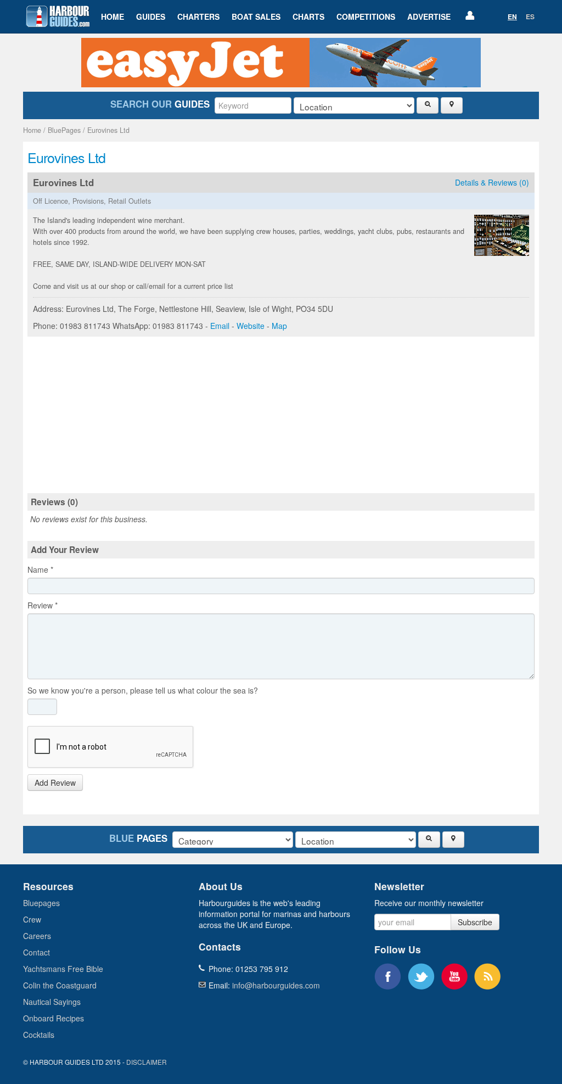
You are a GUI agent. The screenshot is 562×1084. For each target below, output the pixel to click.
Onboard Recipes (53, 1018)
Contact (36, 952)
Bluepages (41, 902)
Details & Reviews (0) (492, 182)
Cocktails (38, 1034)
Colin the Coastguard (60, 985)
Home (112, 16)
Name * (40, 569)
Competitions (365, 16)
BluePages (64, 130)
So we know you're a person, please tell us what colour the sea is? (142, 690)
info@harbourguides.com (276, 985)
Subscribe (475, 922)
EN (512, 16)
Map (279, 325)
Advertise (429, 16)
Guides (150, 16)
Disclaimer (146, 1061)
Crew (32, 919)
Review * (42, 605)
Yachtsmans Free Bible (63, 968)
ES (530, 16)
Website (251, 325)
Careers (37, 935)
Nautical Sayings (52, 1001)
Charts (308, 16)
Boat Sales (256, 16)
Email (219, 325)
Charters (198, 16)
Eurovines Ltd (108, 130)
